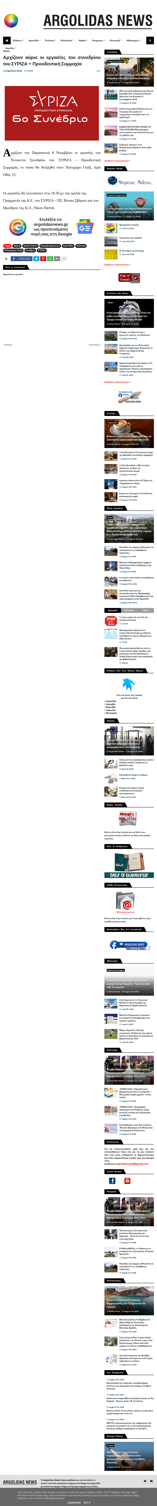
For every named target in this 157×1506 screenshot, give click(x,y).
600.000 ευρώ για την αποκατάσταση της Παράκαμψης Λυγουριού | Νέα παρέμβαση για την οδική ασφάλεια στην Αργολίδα (136, 595)
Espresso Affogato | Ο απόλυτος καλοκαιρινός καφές (135, 495)
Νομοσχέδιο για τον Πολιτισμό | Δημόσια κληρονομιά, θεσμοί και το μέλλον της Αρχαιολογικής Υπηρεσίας (136, 349)
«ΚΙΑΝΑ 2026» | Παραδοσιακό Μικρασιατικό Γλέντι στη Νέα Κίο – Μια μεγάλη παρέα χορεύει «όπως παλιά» (135, 1093)
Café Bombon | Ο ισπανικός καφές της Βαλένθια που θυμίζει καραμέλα (136, 454)
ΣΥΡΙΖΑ (42, 250)
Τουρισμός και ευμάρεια (130, 238)
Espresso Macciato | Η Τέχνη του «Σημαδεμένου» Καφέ (135, 482)
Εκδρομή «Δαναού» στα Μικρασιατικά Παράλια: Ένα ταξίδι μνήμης (135, 147)
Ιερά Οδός (68, 245)
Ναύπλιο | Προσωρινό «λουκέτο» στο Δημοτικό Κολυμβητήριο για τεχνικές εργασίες (134, 1018)
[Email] (57, 258)
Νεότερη (8, 344)
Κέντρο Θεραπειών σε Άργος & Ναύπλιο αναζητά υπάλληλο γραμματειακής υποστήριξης (125, 744)
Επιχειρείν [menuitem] (97, 40)
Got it (87, 1503)
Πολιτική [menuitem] (49, 40)
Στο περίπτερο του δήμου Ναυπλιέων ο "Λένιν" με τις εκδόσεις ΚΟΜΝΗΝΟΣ (129, 210)
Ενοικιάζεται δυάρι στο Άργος (133, 775)
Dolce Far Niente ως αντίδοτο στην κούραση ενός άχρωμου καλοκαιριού (128, 76)
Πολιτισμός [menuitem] (66, 40)
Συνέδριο (30, 250)
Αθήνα (6, 51)
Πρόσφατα (129, 610)
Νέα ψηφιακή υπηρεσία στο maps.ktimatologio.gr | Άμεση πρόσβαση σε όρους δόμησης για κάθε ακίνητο (135, 634)
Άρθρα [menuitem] (82, 40)
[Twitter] (36, 258)
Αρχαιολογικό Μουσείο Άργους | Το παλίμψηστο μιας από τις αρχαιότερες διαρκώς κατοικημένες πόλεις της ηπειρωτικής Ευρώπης (136, 367)
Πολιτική (81, 245)
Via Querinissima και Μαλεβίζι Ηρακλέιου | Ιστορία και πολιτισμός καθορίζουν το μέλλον (136, 1358)
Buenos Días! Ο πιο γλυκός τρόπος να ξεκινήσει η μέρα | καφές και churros (129, 438)
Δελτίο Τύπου (30, 245)
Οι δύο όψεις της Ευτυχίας (131, 251)
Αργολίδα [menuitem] (33, 40)
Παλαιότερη (94, 344)
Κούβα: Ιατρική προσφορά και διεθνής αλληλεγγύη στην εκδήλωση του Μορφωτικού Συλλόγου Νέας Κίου (128, 1073)
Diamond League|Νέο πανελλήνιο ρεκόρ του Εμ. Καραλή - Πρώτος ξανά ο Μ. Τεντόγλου (128, 984)
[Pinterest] (43, 258)
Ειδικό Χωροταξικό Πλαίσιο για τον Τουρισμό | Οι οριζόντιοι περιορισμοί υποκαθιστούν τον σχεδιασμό (135, 113)
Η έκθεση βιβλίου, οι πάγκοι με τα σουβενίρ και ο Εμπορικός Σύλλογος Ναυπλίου (136, 1251)
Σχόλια (145, 610)
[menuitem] (7, 40)
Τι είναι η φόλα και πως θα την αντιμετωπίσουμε (133, 618)
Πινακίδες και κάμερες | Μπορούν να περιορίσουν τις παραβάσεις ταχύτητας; (136, 550)
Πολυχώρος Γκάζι (13, 250)
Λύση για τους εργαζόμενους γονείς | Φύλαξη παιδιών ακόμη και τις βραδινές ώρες (136, 763)
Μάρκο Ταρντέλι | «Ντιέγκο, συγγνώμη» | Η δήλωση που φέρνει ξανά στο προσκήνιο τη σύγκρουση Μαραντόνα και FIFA (136, 1034)
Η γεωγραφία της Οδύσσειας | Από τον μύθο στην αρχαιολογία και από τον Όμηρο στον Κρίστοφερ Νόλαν (129, 316)
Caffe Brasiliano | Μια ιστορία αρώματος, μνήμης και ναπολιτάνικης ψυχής (134, 468)
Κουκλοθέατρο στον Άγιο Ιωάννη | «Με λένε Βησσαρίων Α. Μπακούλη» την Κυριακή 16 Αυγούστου (136, 1128)
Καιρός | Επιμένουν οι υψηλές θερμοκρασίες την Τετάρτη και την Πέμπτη (126, 1303)
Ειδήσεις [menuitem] (17, 40)
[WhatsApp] (50, 258)
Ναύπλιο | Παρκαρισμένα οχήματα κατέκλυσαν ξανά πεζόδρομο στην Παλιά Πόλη (135, 565)
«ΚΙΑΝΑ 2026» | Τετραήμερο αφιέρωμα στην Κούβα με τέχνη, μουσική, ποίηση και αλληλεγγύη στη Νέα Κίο (134, 1111)
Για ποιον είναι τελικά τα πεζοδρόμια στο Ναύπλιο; (136, 579)
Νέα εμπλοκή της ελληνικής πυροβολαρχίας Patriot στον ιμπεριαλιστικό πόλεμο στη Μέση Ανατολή (129, 1386)
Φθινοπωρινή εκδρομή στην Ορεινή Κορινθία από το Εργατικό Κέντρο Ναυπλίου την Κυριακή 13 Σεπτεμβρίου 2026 (136, 95)
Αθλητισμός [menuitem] (132, 40)
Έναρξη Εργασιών (50, 245)
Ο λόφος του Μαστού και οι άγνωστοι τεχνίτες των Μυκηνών (134, 333)
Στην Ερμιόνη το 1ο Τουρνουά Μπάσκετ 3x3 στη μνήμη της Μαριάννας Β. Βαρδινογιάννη (133, 1003)
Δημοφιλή (112, 610)
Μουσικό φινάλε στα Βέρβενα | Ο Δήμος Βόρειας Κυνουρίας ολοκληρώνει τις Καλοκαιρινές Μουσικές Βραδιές (134, 1324)
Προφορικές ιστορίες (129, 225)
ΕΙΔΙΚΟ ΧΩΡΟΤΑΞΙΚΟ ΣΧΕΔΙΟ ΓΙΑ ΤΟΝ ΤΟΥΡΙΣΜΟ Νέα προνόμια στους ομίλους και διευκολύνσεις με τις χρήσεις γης (136, 131)
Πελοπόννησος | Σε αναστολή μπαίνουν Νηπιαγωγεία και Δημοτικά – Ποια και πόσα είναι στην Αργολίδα (134, 1234)
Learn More (74, 1503)
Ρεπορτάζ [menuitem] (115, 40)
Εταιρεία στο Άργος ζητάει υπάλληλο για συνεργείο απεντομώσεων (131, 791)
